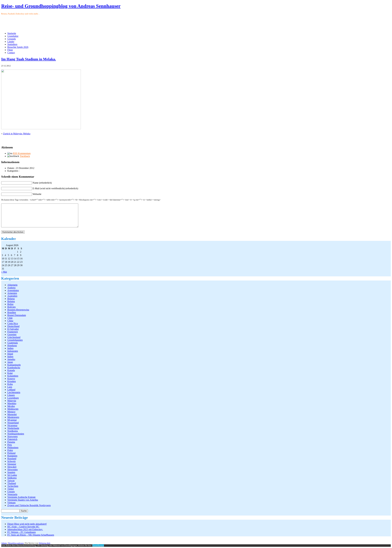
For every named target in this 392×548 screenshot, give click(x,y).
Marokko (11, 403)
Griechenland (13, 337)
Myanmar (12, 420)
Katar (10, 373)
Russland (11, 458)
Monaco (11, 411)
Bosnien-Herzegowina (18, 309)
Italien (10, 356)
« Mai (4, 272)
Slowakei (11, 466)
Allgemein (12, 285)
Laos (9, 387)
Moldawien (12, 409)
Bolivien (11, 307)
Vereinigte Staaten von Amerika (22, 500)
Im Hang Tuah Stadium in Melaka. (28, 59)
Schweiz (11, 461)
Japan (10, 362)
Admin (4, 543)
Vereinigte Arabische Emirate (21, 497)
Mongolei (12, 414)
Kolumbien (12, 376)
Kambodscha (13, 367)
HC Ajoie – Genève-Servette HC (23, 526)
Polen (10, 450)
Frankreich (12, 331)
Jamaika (11, 359)
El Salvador (13, 329)
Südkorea (12, 477)
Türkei (10, 489)
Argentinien (13, 290)
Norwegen (12, 436)
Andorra (11, 287)
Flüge (10, 50)
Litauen (11, 395)
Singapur (11, 464)
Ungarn (11, 491)
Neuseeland (13, 422)
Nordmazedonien (15, 433)
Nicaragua (12, 425)
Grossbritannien (15, 340)
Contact (11, 52)
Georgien (11, 334)
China (10, 320)
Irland (10, 353)
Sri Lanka (12, 475)
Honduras (12, 345)
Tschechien (12, 486)
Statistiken (12, 44)
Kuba (10, 384)
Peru (9, 444)
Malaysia (11, 400)
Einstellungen (98, 545)
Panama (11, 442)
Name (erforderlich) (42, 182)
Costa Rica (12, 323)
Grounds (11, 39)
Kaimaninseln (14, 364)
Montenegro (13, 417)
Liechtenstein (13, 392)
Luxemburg (13, 398)
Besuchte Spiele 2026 (17, 47)
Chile (10, 318)
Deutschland (13, 326)
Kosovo (11, 378)
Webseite (37, 194)
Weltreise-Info (44, 543)
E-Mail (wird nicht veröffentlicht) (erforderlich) (55, 188)
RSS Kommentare (22, 153)
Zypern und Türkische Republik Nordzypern (29, 505)
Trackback (25, 156)
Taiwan (11, 480)
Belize (10, 304)
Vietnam (11, 502)
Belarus (11, 298)
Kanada (11, 370)
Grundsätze (12, 36)
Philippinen (12, 447)
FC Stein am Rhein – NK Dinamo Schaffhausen (30, 535)
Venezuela (12, 494)
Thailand (11, 483)
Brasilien (11, 312)
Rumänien (12, 455)
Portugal (11, 453)
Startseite (11, 33)
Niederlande (13, 428)
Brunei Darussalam (16, 315)
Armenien (12, 293)
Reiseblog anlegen (16, 543)
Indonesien (12, 351)
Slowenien (12, 469)
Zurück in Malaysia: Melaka (16, 133)
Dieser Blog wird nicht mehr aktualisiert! (27, 524)
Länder (10, 41)
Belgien (11, 301)
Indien (10, 348)
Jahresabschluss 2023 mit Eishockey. (25, 529)
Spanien (11, 472)
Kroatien (11, 381)
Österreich (12, 439)
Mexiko (11, 406)
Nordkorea (12, 431)
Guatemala (12, 342)
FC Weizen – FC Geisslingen (21, 532)
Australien (12, 296)
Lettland (11, 389)
